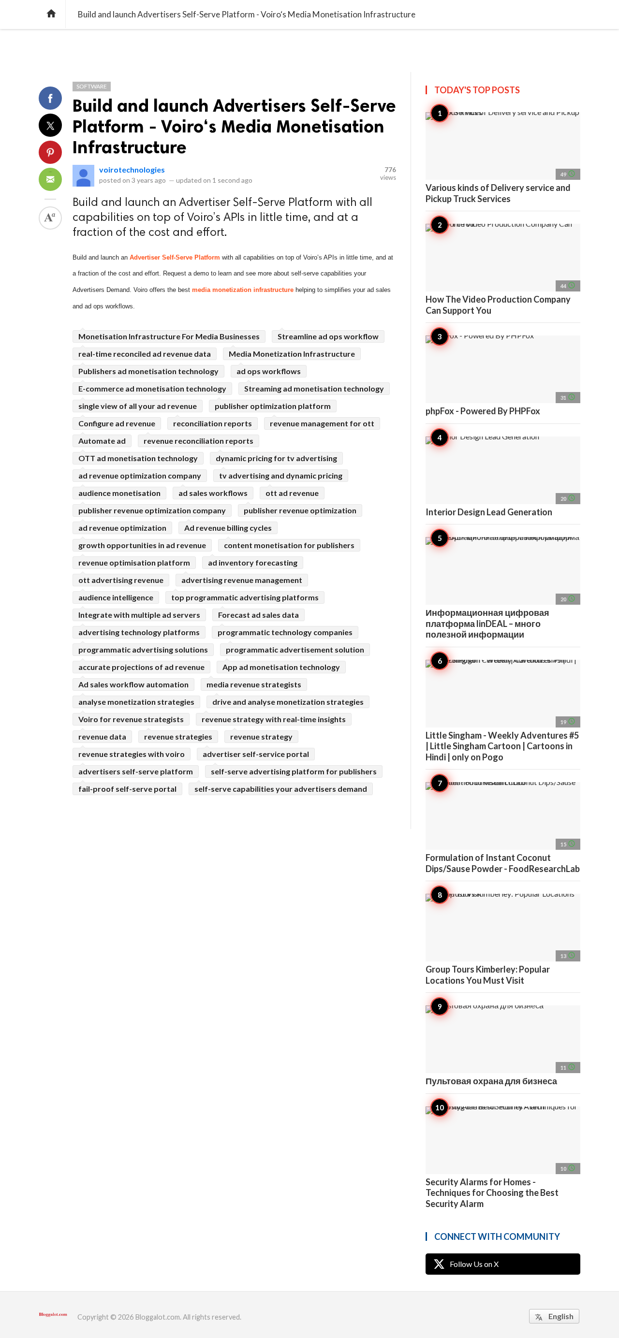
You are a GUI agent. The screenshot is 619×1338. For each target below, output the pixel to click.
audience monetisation (119, 492)
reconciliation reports (212, 423)
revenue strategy (261, 736)
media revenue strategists (253, 684)
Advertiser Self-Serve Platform (175, 257)
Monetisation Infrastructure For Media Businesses (169, 336)
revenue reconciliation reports (198, 440)
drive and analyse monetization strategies (288, 701)
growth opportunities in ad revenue (142, 545)
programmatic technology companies (285, 632)
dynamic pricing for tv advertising (276, 458)
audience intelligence (115, 597)
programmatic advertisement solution (295, 649)
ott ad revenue (292, 492)
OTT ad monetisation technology (138, 458)
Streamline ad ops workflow (328, 336)
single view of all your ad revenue (137, 405)
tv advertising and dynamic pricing (280, 475)
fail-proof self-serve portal (127, 788)
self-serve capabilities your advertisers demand (280, 788)
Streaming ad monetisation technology (314, 388)
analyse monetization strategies (136, 701)
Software (91, 86)
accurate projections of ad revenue (141, 666)
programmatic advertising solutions (143, 649)
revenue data (102, 736)
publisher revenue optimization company (152, 510)
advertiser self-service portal (256, 753)
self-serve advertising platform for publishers (294, 771)
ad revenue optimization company (139, 475)
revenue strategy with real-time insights (274, 719)
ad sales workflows (213, 492)
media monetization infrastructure (243, 289)
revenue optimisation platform (134, 562)
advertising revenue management (241, 579)
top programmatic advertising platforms (245, 597)
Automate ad (102, 440)
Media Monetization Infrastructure (292, 353)
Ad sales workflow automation (133, 684)
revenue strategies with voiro (131, 753)
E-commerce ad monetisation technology (152, 388)
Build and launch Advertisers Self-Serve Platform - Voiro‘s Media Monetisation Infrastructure (234, 126)
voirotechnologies (132, 169)
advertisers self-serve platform (135, 771)
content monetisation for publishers (289, 545)
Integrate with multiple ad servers (139, 614)
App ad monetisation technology (281, 666)
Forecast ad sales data (258, 614)
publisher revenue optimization (300, 510)
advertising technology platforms (139, 632)
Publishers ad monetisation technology (148, 371)
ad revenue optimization (122, 527)
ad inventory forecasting (252, 562)
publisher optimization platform (273, 405)
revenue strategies (178, 736)
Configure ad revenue (116, 423)
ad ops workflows (268, 371)
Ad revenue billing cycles (228, 527)
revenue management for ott (322, 423)
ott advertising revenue (120, 579)
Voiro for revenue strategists (131, 719)
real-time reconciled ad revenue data (144, 353)
